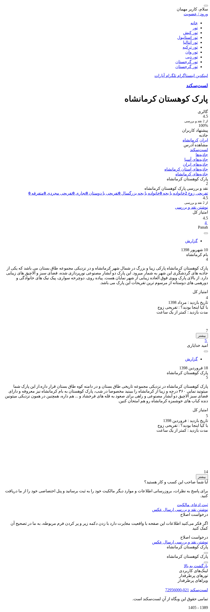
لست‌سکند (197, 85)
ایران (204, 140)
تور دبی (191, 57)
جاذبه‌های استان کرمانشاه (186, 169)
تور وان (191, 52)
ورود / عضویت (196, 14)
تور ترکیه (190, 47)
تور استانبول (187, 37)
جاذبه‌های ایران (195, 164)
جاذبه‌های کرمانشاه (191, 174)
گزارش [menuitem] (191, 241)
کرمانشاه (190, 140)
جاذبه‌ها (202, 154)
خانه (194, 23)
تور (195, 28)
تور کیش (190, 32)
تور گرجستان (186, 62)
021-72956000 (177, 590)
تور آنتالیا (190, 42)
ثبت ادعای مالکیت (192, 505)
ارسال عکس (163, 509)
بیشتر (202, 336)
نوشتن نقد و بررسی (191, 207)
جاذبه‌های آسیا (196, 159)
